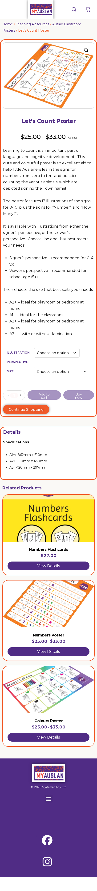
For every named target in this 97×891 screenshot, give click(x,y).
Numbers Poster (48, 635)
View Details (48, 566)
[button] (86, 50)
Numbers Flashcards (48, 549)
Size (10, 371)
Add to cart (44, 396)
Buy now (78, 396)
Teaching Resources (32, 24)
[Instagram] (47, 861)
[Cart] (88, 9)
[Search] (75, 9)
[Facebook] (47, 840)
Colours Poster (48, 721)
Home (7, 24)
